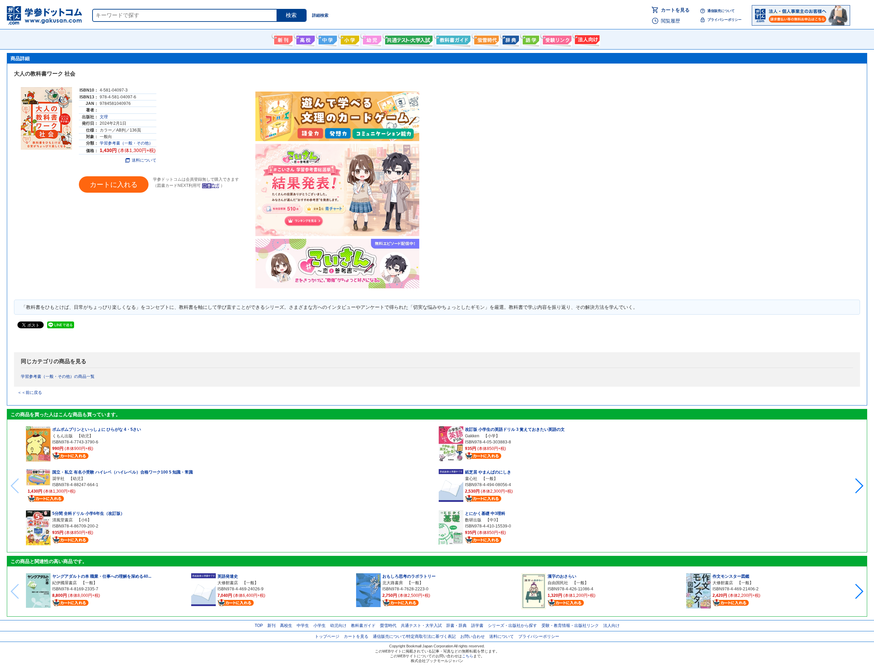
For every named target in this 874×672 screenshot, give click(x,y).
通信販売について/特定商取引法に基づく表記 (414, 636)
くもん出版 (62, 436)
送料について (144, 160)
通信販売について (721, 11)
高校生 (286, 625)
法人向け (586, 38)
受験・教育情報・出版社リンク (570, 625)
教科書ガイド (452, 38)
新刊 (271, 625)
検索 (291, 15)
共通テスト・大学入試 (408, 38)
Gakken (472, 436)
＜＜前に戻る (29, 392)
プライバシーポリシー (724, 20)
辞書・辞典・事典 (510, 38)
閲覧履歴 (670, 21)
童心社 (471, 478)
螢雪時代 (485, 38)
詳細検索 (320, 15)
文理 (104, 116)
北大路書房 (392, 582)
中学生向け (327, 38)
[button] (858, 485)
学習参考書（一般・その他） (126, 143)
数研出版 (473, 520)
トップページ (327, 636)
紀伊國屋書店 (64, 582)
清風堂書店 (62, 520)
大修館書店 (227, 582)
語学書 (530, 38)
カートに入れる (114, 184)
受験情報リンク (556, 38)
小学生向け (349, 38)
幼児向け (371, 38)
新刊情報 (282, 38)
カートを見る (675, 10)
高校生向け (305, 38)
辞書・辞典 (456, 625)
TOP (259, 625)
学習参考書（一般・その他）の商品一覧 (58, 376)
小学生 (319, 625)
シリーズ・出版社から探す (512, 625)
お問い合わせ (472, 636)
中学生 (303, 625)
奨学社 (58, 478)
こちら (467, 656)
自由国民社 (558, 582)
